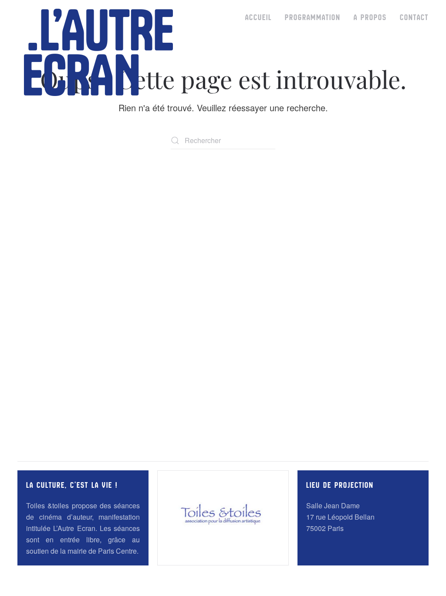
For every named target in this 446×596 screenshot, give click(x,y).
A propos (370, 17)
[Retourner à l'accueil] (98, 52)
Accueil (258, 17)
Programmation (313, 17)
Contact (414, 17)
